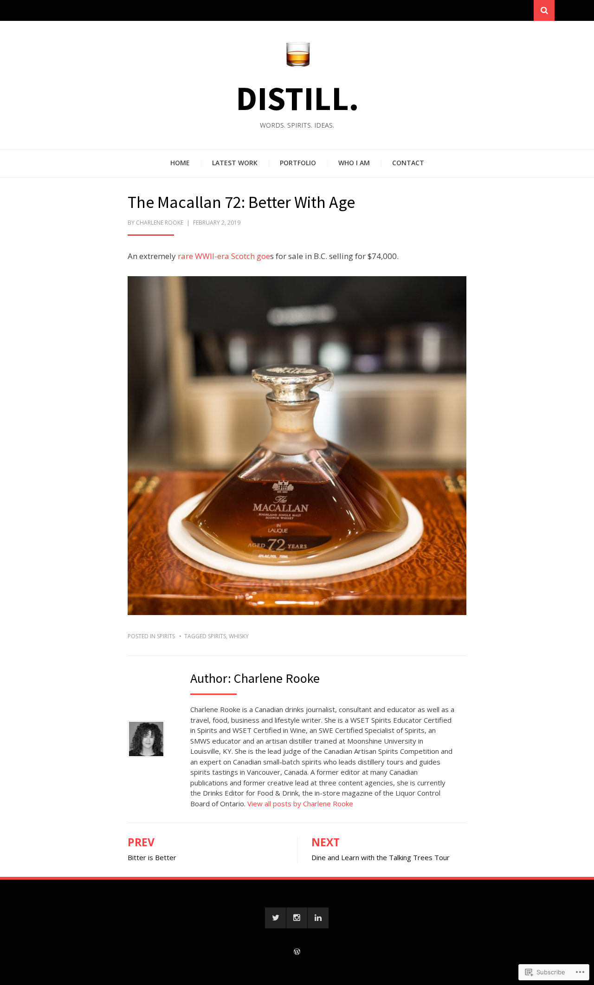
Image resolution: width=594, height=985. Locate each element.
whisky (239, 636)
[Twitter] (275, 917)
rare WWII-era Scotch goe (224, 256)
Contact (408, 162)
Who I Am (354, 162)
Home (180, 162)
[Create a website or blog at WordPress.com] (297, 952)
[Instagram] (296, 917)
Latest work (235, 162)
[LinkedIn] (318, 917)
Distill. (297, 98)
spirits (166, 636)
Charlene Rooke (159, 223)
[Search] (544, 10)
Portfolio (298, 162)
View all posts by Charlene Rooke (300, 803)
